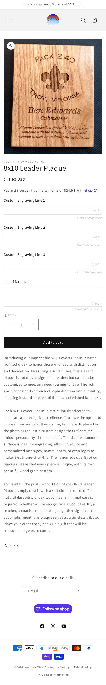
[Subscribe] (77, 591)
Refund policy (83, 667)
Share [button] (13, 545)
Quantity (10, 315)
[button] (9, 20)
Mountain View (34, 667)
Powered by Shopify (57, 667)
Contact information (55, 674)
